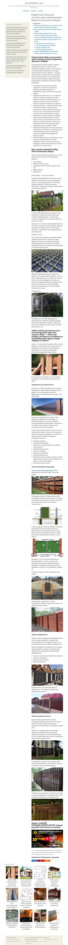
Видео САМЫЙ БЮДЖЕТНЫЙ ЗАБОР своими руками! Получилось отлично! (46, 52)
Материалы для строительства (45, 43)
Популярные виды (44, 852)
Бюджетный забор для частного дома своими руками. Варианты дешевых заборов (48, 26)
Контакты (27, 937)
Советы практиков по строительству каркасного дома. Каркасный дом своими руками (17, 52)
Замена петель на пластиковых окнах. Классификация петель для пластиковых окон (16, 38)
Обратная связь (46, 937)
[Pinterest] (41, 861)
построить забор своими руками (44, 470)
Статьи (40, 10)
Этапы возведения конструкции (45, 45)
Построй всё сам (34, 3)
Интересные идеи (58, 850)
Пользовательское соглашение (36, 937)
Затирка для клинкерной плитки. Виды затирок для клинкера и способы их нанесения (16, 45)
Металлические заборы (49, 850)
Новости (33, 10)
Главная (26, 10)
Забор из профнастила (43, 47)
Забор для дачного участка (44, 49)
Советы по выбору (35, 852)
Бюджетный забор (40, 850)
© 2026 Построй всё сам (11, 937)
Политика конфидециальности (31, 939)
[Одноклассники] (47, 861)
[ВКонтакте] (35, 861)
